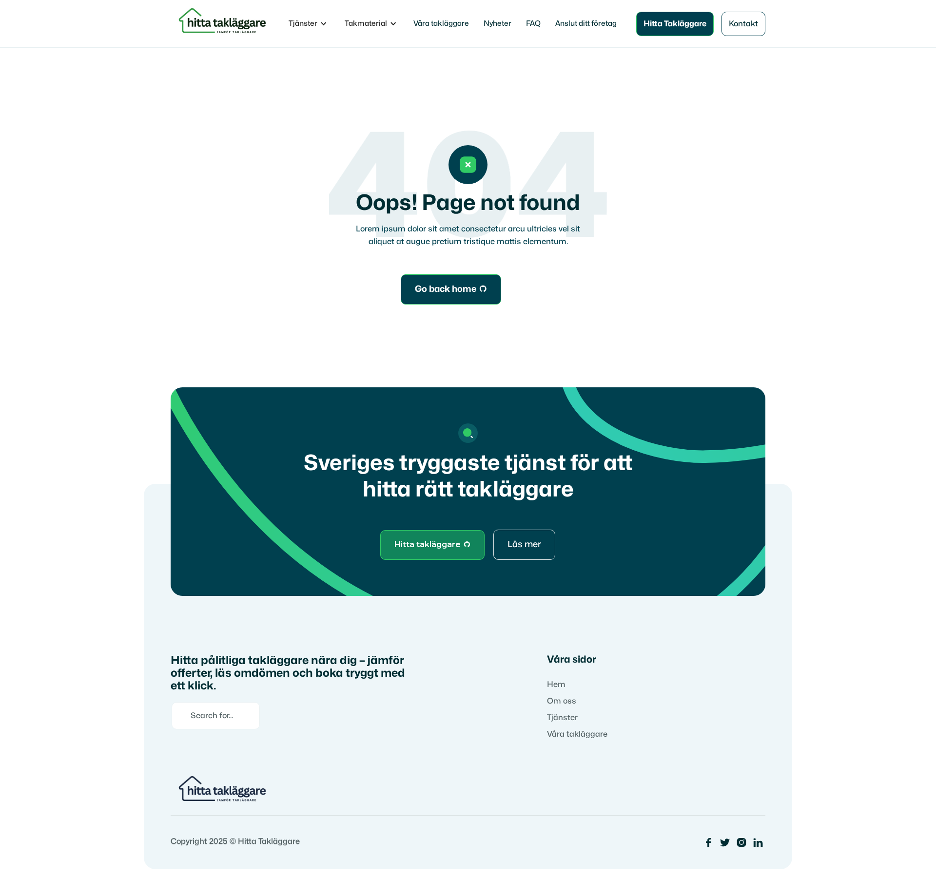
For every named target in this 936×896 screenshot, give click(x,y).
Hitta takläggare (432, 544)
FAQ (533, 23)
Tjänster (562, 718)
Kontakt (743, 24)
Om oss (561, 701)
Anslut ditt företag (586, 23)
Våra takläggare (441, 23)
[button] (308, 24)
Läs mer (524, 544)
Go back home (451, 289)
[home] (224, 23)
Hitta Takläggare (675, 24)
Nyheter (497, 23)
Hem (556, 684)
